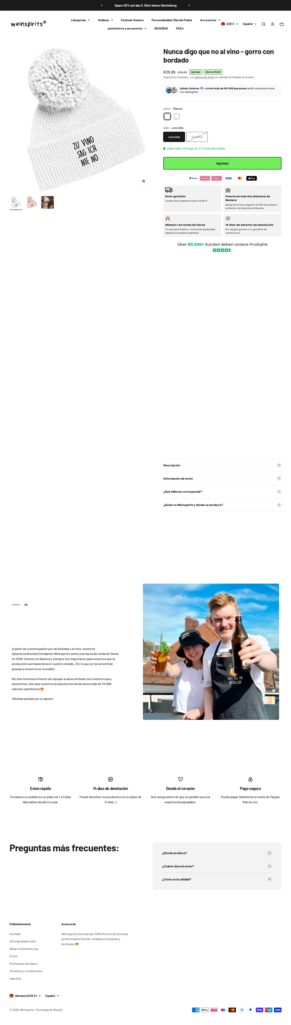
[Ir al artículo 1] (16, 203)
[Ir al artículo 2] (31, 203)
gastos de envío (204, 77)
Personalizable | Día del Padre (172, 20)
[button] (222, 353)
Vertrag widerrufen (23, 941)
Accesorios (208, 20)
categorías (78, 20)
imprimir (15, 978)
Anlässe (103, 20)
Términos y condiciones (26, 971)
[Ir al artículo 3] (47, 203)
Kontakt (15, 934)
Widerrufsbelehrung (24, 949)
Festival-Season (132, 20)
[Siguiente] (189, 5)
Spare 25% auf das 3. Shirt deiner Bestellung (146, 5)
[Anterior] (101, 5)
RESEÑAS (161, 28)
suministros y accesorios (125, 28)
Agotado (222, 163)
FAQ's (180, 28)
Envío (13, 956)
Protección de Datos (24, 963)
